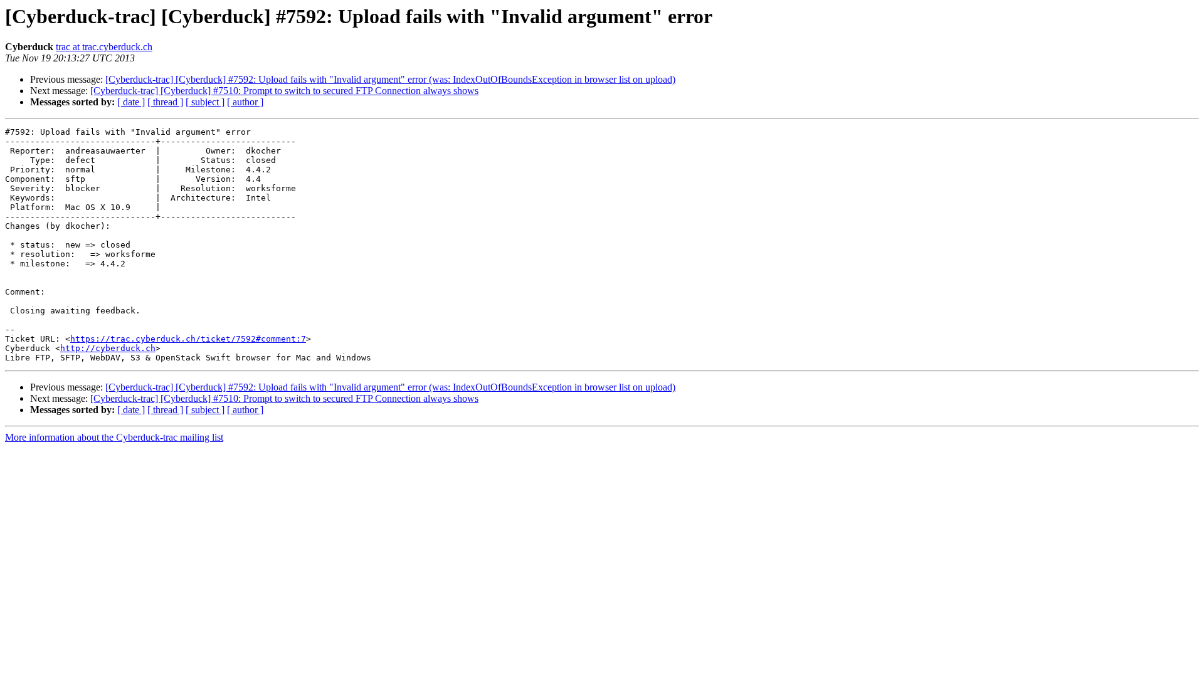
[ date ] (131, 102)
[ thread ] (165, 102)
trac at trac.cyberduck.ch (104, 46)
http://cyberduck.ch (108, 348)
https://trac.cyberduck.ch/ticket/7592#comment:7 (188, 339)
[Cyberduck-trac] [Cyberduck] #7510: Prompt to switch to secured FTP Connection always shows (284, 90)
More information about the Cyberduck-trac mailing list (114, 437)
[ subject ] (205, 102)
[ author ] (245, 102)
